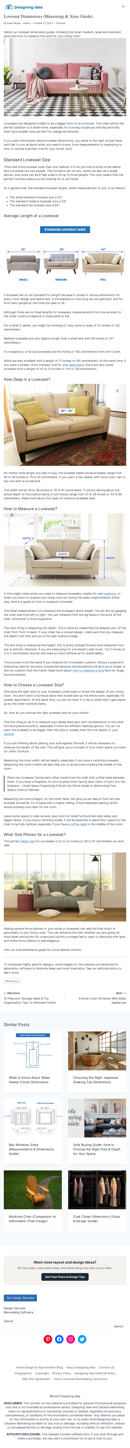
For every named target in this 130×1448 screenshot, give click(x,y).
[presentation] (33, 1050)
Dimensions (12, 981)
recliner (9, 734)
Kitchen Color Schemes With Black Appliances (102, 998)
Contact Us (106, 1367)
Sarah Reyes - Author (18, 23)
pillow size (28, 841)
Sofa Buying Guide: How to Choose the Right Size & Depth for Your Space (96, 1149)
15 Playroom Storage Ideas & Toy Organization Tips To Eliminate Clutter (30, 998)
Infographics (23, 1373)
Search (8, 1321)
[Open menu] (123, 6)
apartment (76, 365)
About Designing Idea (80, 1367)
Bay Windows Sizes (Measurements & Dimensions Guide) (31, 1149)
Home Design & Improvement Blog (39, 1367)
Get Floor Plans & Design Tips (65, 1276)
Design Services (14, 1308)
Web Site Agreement (36, 1379)
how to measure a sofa (88, 670)
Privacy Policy (61, 1373)
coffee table (79, 824)
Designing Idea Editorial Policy (95, 1373)
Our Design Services (20, 1298)
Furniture (60, 23)
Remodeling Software (18, 1312)
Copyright (42, 1373)
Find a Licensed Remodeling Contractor (81, 1379)
